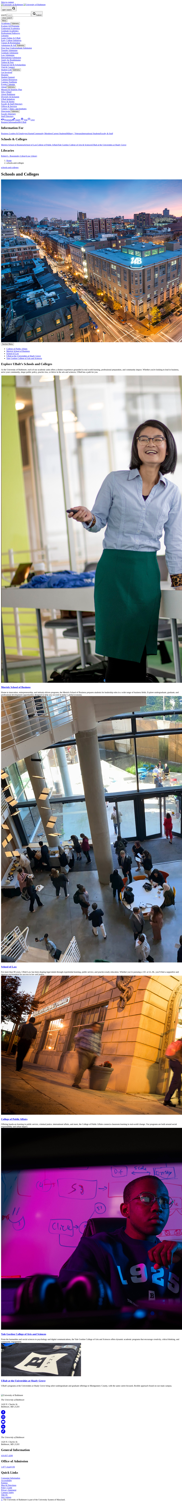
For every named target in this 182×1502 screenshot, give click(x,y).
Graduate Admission (9, 53)
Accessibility (6, 1480)
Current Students (59, 133)
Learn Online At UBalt (10, 38)
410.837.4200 (7, 1455)
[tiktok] (3, 1433)
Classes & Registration (10, 43)
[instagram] (3, 1418)
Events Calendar (8, 84)
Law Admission (7, 55)
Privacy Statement (8, 1490)
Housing (4, 75)
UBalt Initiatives (8, 99)
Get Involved (6, 72)
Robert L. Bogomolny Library (14, 156)
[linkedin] (3, 1428)
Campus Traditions (9, 82)
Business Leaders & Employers (14, 133)
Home (9, 160)
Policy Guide (6, 1488)
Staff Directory (7, 116)
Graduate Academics (10, 31)
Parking (4, 1483)
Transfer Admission (9, 50)
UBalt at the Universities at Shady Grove (109, 145)
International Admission (11, 57)
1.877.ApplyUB (8, 1467)
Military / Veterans (74, 133)
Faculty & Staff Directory (12, 104)
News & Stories (7, 101)
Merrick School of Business (12, 145)
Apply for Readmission (11, 60)
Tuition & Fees (7, 62)
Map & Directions (8, 1485)
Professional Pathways (10, 33)
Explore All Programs (10, 26)
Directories (5, 111)
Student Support (8, 77)
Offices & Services (9, 106)
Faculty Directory (8, 114)
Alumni (30, 133)
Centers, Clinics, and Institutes (14, 109)
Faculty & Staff (106, 133)
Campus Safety (7, 1492)
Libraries (5, 35)
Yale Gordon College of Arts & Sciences (75, 145)
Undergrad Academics (10, 28)
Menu (4, 21)
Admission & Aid (8, 45)
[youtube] (3, 1423)
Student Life (6, 70)
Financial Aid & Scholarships (13, 65)
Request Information (9, 122)
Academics (5, 23)
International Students (91, 133)
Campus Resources (9, 79)
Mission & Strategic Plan (11, 89)
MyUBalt (22, 122)
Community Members (43, 133)
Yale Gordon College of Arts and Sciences (24, 358)
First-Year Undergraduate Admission (16, 48)
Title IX (4, 1495)
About (3, 87)
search (3, 15)
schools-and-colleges (10, 167)
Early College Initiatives (11, 40)
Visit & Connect (8, 67)
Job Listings (6, 1497)
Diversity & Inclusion (10, 97)
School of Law (30, 145)
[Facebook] (3, 1413)
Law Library (32, 156)
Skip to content (7, 2)
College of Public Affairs (47, 145)
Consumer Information (10, 1478)
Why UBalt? (6, 92)
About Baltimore (8, 94)
